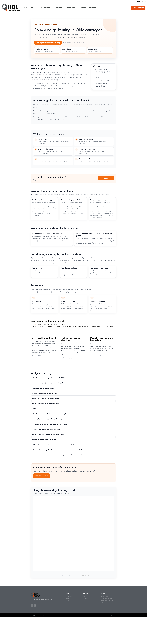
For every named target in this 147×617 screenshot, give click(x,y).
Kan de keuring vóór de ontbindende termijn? (48, 419)
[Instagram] (35, 605)
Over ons (71, 8)
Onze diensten (45, 8)
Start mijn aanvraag (41, 476)
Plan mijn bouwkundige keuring (48, 43)
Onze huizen (29, 8)
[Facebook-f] (32, 605)
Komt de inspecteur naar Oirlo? (43, 388)
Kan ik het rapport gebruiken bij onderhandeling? (49, 414)
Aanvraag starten (105, 178)
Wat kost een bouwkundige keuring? (45, 393)
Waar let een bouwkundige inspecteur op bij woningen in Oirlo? (54, 445)
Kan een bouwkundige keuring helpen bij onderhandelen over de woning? (57, 450)
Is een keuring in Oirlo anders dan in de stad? (48, 383)
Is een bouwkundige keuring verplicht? (46, 403)
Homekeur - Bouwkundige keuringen (80, 575)
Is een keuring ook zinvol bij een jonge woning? (49, 434)
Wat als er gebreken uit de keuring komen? (47, 429)
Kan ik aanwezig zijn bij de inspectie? (45, 439)
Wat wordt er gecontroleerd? (42, 409)
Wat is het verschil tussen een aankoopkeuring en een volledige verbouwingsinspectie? (62, 455)
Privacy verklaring (40, 615)
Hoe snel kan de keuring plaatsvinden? (46, 398)
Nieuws (83, 8)
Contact (92, 8)
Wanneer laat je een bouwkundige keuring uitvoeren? (51, 424)
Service (59, 8)
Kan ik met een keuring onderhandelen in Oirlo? (49, 378)
